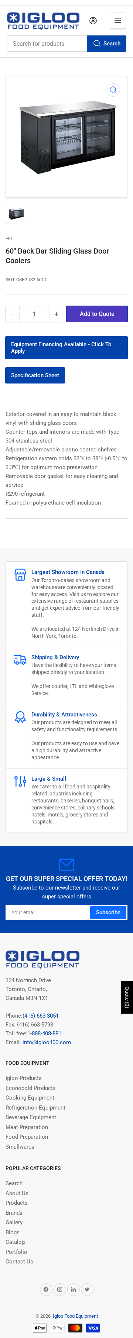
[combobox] (66, 43)
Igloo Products (24, 1078)
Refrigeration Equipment (35, 1107)
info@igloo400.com (46, 1042)
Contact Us (19, 1261)
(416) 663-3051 (41, 1015)
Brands (14, 1213)
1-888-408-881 (44, 1033)
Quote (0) (127, 997)
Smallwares (20, 1146)
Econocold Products (31, 1088)
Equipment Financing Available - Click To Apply (61, 347)
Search (111, 43)
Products (17, 1203)
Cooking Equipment (30, 1097)
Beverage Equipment (31, 1117)
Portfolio (16, 1252)
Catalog (15, 1242)
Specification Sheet (35, 375)
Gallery (14, 1222)
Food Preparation (27, 1137)
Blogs (13, 1232)
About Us (17, 1193)
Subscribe (108, 912)
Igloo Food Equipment (75, 1316)
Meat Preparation (27, 1127)
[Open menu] (118, 21)
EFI (9, 238)
